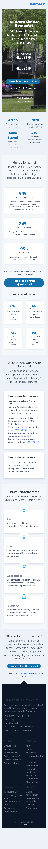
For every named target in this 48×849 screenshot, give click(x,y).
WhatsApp (10, 719)
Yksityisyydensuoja (12, 759)
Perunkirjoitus (10, 811)
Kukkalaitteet (14, 576)
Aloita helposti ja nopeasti (24, 666)
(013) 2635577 (20, 430)
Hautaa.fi (27, 824)
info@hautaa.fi (11, 723)
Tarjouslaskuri (10, 791)
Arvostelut (9, 749)
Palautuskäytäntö (12, 756)
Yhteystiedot (10, 745)
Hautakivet (12, 605)
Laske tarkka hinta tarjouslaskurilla (24, 282)
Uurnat (10, 546)
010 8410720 (24, 98)
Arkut (9, 519)
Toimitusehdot (11, 752)
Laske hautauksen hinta (23, 81)
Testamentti (9, 808)
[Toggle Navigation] (3, 4)
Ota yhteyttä (31, 808)
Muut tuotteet (32, 782)
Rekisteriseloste (11, 763)
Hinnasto (30, 804)
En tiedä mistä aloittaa (24, 88)
